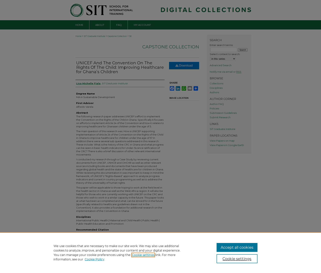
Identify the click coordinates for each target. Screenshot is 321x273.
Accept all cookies (237, 247)
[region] (160, 252)
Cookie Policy (94, 259)
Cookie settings (143, 255)
